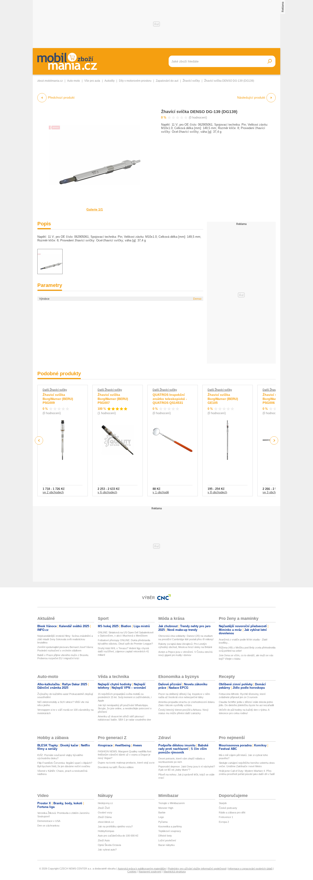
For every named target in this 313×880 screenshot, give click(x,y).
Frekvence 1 (226, 817)
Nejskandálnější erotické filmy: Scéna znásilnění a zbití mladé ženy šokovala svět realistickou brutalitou (65, 639)
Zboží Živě (104, 808)
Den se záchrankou (48, 825)
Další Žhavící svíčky (55, 389)
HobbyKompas (106, 831)
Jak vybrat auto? (107, 849)
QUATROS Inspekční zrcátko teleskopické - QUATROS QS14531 (170, 399)
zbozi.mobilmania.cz (50, 80)
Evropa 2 (224, 822)
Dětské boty (165, 835)
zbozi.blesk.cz (106, 822)
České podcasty (228, 808)
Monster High (165, 808)
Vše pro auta (92, 80)
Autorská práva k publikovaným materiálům (142, 868)
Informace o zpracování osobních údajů (250, 868)
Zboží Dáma (105, 817)
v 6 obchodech (107, 492)
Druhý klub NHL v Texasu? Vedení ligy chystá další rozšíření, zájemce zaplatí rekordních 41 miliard (123, 651)
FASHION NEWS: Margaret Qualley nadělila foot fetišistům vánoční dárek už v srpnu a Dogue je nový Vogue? (124, 754)
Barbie (161, 812)
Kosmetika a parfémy (170, 826)
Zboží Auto (104, 840)
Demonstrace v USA (48, 821)
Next (274, 441)
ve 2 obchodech (53, 492)
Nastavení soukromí (150, 871)
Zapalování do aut (167, 80)
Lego (161, 817)
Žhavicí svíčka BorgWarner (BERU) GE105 (223, 399)
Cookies (132, 871)
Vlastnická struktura (174, 871)
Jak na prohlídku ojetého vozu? (115, 826)
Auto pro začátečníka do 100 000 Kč (118, 835)
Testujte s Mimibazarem (171, 803)
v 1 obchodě (161, 492)
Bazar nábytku (166, 845)
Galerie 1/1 (94, 209)
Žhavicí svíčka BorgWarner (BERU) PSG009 (58, 399)
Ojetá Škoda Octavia (109, 845)
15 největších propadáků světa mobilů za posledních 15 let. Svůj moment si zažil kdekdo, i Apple (124, 697)
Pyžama (162, 822)
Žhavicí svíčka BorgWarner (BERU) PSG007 (113, 399)
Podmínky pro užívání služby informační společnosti (197, 868)
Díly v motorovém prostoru (135, 80)
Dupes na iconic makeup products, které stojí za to (126, 762)
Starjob (223, 803)
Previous (39, 440)
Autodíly (109, 80)
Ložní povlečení (167, 840)
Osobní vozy (105, 812)
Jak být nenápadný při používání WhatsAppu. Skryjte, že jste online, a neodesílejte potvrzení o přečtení (124, 708)
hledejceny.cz (105, 803)
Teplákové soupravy (169, 831)
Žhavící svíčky (191, 80)
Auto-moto (73, 80)
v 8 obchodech (217, 492)
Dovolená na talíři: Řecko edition (116, 767)
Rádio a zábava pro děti (232, 812)
